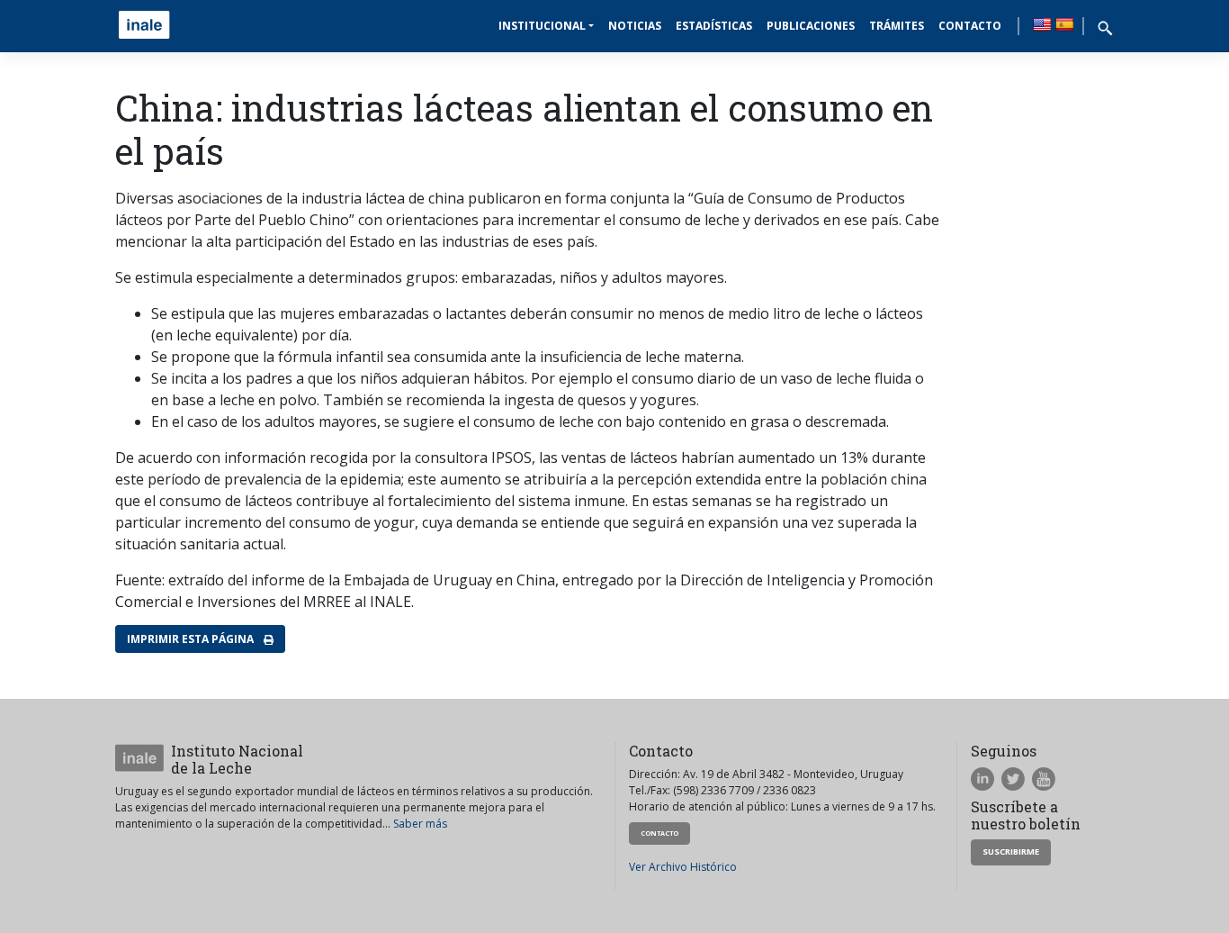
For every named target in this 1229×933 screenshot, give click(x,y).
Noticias (634, 25)
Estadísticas (714, 25)
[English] (1042, 24)
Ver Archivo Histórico (683, 866)
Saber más (420, 823)
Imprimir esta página (191, 639)
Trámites (896, 25)
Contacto (969, 25)
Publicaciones (811, 25)
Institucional (542, 25)
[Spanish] (1064, 24)
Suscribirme (1010, 851)
